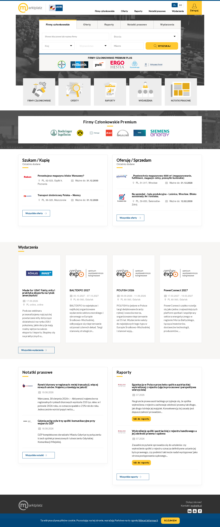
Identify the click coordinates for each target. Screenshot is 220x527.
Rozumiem (170, 520)
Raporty (138, 11)
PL (174, 5)
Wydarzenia (178, 11)
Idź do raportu (141, 418)
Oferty (124, 11)
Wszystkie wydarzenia (32, 350)
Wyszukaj (163, 45)
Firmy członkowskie (105, 11)
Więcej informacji (148, 520)
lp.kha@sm (196, 505)
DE (180, 5)
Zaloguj (194, 10)
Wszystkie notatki (34, 455)
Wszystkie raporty (129, 476)
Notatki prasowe (157, 11)
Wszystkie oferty (34, 213)
